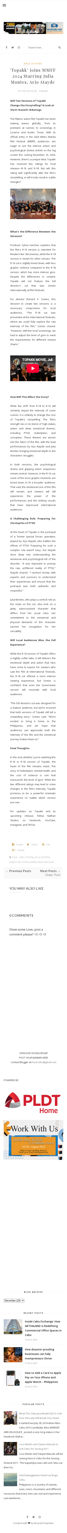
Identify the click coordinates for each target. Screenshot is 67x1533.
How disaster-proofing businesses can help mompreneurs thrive (39, 1354)
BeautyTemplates (44, 1523)
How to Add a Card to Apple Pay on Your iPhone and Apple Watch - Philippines (43, 1377)
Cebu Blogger (29, 91)
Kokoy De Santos (19, 862)
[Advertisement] (33, 1224)
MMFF (33, 862)
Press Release (46, 862)
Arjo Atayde (33, 63)
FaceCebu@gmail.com (44, 1062)
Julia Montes (42, 857)
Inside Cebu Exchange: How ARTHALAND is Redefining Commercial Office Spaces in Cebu (43, 1328)
